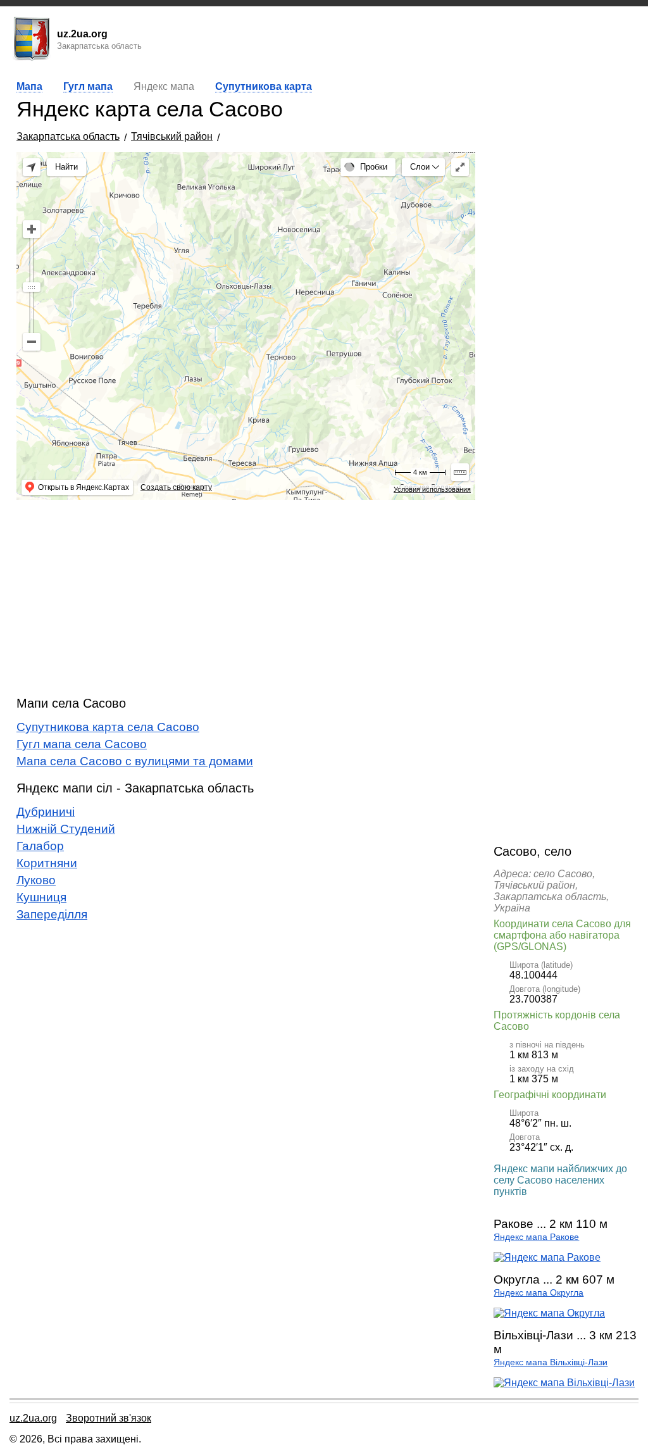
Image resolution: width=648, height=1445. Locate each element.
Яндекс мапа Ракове (536, 1237)
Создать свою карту (176, 487)
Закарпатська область (68, 136)
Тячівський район (172, 136)
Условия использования (432, 489)
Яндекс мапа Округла (538, 1293)
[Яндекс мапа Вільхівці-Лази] (564, 1382)
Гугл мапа (88, 86)
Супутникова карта (263, 86)
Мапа (29, 86)
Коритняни (46, 863)
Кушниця (41, 897)
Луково (36, 880)
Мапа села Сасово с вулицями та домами (134, 761)
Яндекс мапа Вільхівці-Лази (551, 1362)
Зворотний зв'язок (108, 1418)
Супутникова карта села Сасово (107, 727)
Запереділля (51, 914)
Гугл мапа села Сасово (81, 744)
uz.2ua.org (33, 1418)
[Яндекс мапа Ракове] (547, 1257)
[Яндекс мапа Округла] (549, 1313)
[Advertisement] (245, 598)
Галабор (40, 846)
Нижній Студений (65, 828)
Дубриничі (45, 811)
